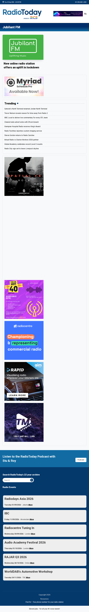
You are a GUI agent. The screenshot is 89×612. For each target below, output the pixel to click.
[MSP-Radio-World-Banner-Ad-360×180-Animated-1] (24, 86)
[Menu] (85, 13)
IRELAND (80, 2)
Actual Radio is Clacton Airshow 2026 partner (21, 140)
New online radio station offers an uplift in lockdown (21, 65)
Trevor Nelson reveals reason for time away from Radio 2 (26, 113)
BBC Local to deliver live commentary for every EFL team (26, 118)
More (30, 505)
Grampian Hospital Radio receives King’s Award (22, 126)
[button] (31, 480)
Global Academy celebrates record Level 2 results (23, 144)
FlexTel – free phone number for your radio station (44, 602)
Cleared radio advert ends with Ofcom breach (21, 122)
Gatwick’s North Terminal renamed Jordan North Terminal (25, 109)
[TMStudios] (24, 422)
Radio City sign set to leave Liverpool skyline (21, 149)
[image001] (24, 299)
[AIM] (24, 381)
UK (76, 2)
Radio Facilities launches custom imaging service (23, 131)
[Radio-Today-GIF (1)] (24, 340)
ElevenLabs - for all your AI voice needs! (44, 609)
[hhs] (24, 176)
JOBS (84, 2)
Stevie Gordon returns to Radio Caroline (19, 135)
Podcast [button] (81, 460)
